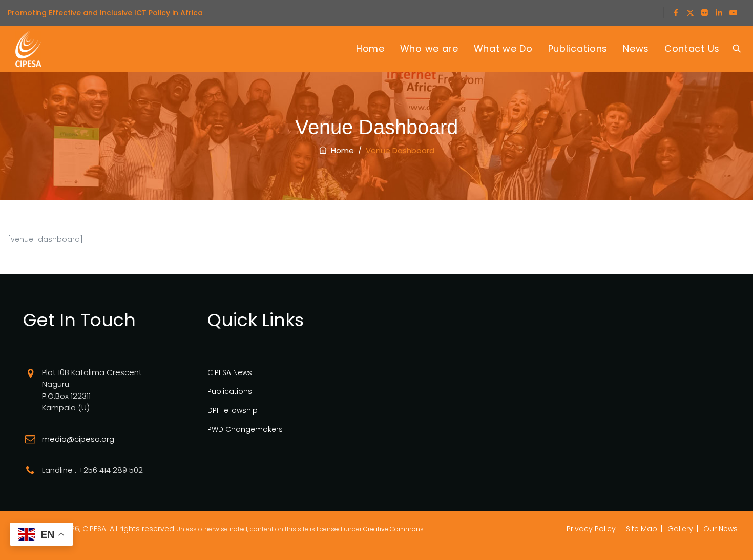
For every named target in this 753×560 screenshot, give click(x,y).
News (636, 48)
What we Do (503, 48)
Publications (578, 48)
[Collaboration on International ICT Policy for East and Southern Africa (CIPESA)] (28, 49)
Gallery (680, 529)
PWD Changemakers (245, 429)
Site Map (641, 529)
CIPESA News (229, 372)
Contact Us (692, 48)
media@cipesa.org (78, 438)
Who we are (429, 48)
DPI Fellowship (232, 410)
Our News (720, 529)
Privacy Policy (591, 529)
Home (370, 48)
